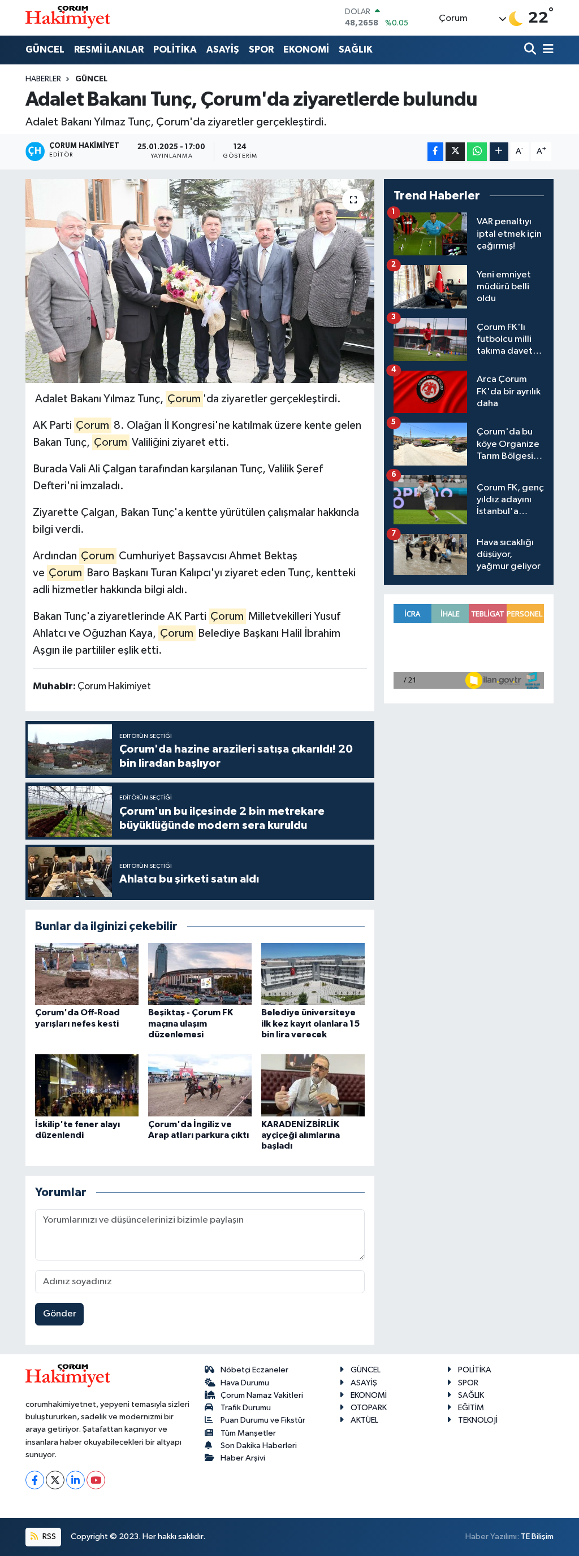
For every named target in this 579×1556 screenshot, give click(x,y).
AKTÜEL (364, 1420)
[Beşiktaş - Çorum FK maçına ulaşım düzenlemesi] (200, 974)
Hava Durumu (245, 1383)
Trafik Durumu (246, 1407)
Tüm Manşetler (248, 1433)
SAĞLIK (356, 49)
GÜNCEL (44, 49)
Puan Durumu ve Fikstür (263, 1420)
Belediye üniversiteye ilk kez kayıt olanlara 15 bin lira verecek (310, 1023)
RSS (48, 1536)
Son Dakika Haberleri (259, 1445)
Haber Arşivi (243, 1458)
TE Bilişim (537, 1536)
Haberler (43, 79)
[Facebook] (34, 1480)
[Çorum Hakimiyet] (67, 17)
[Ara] (531, 50)
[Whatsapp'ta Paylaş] (477, 151)
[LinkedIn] (75, 1480)
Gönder (59, 1314)
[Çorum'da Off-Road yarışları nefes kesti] (87, 974)
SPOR (261, 49)
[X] (55, 1480)
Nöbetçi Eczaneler (254, 1370)
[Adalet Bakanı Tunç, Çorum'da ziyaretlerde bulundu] (199, 281)
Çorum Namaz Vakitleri (262, 1395)
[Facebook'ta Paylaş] (435, 151)
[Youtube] (96, 1480)
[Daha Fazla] (499, 151)
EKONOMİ (306, 49)
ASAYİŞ (222, 49)
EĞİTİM (471, 1407)
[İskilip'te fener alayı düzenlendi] (87, 1085)
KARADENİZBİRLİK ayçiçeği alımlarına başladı (300, 1135)
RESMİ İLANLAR (109, 49)
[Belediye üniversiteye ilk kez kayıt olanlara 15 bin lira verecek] (313, 974)
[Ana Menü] (546, 50)
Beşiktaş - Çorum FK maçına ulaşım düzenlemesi (190, 1023)
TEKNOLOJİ (478, 1420)
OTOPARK (369, 1407)
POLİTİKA (175, 49)
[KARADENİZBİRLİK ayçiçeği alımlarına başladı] (313, 1085)
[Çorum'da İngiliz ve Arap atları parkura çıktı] (200, 1085)
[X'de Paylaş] (455, 151)
